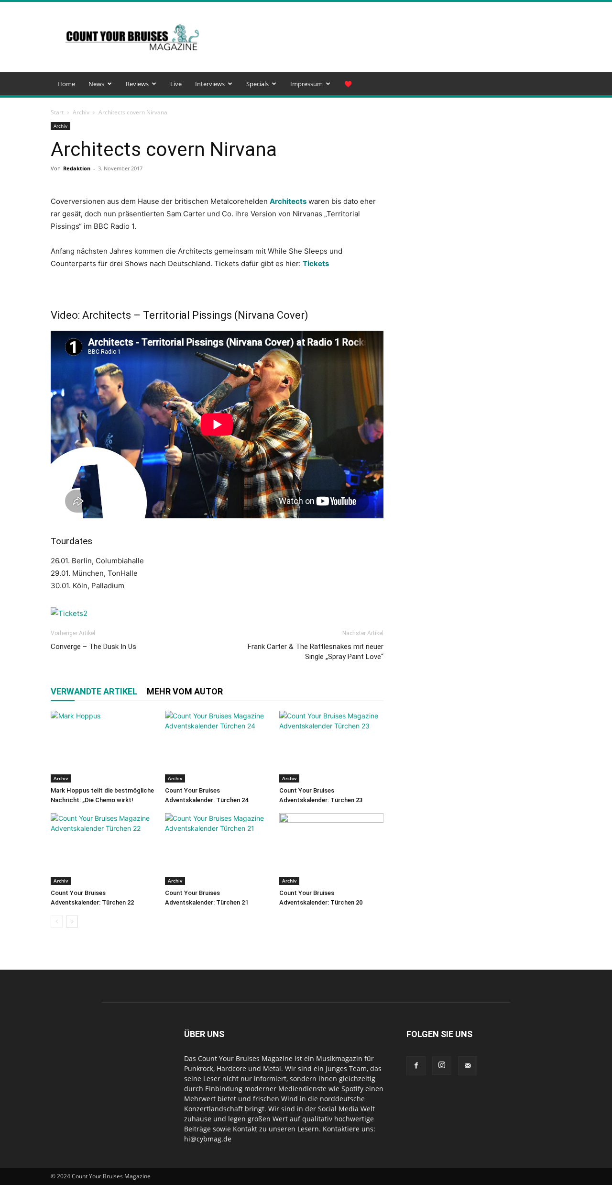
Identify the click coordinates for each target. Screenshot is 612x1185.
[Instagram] (441, 1065)
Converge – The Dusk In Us (93, 646)
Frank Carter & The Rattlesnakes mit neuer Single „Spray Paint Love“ (315, 651)
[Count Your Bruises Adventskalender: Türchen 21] (217, 849)
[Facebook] (416, 1065)
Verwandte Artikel (94, 691)
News (96, 83)
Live (176, 83)
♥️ (348, 83)
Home (66, 83)
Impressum (306, 83)
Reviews (137, 83)
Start (57, 112)
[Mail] (467, 1065)
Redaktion (76, 168)
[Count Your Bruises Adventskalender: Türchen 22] (103, 849)
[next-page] (72, 922)
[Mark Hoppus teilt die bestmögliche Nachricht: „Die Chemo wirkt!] (103, 747)
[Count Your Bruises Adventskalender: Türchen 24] (217, 747)
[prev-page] (57, 922)
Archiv (81, 112)
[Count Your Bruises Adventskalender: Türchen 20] (331, 849)
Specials (257, 83)
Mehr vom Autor (185, 691)
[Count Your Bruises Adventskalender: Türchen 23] (331, 747)
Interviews (210, 83)
